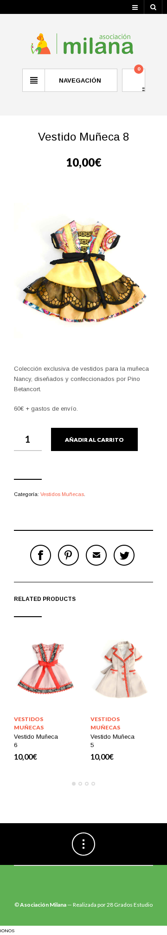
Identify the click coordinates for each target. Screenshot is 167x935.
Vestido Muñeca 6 (36, 740)
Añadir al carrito (94, 439)
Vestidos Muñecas (62, 494)
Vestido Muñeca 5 (112, 740)
